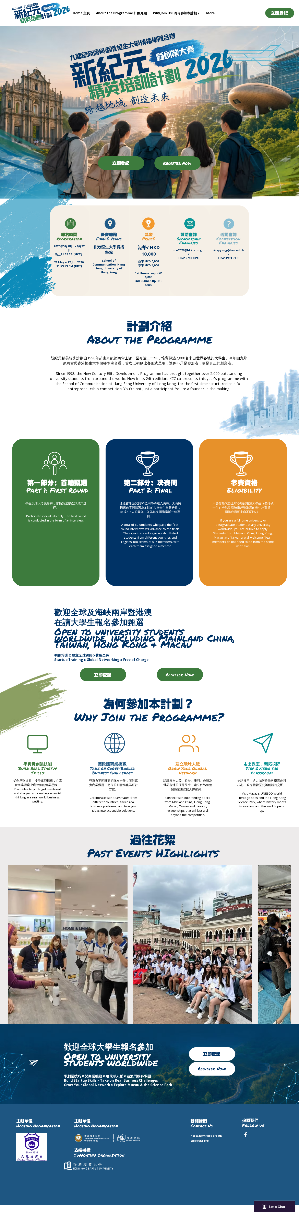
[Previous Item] (20, 944)
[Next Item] (278, 944)
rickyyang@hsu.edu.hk (228, 252)
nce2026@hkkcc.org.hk (188, 252)
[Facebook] (245, 1135)
